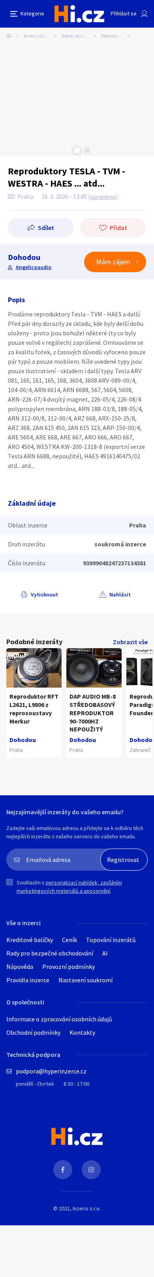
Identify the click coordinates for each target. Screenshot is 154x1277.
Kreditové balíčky (29, 940)
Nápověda (19, 966)
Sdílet (46, 228)
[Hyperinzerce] (79, 13)
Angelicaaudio (33, 267)
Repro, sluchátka (78, 36)
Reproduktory (114, 36)
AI (105, 953)
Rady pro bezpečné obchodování (49, 953)
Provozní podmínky (68, 966)
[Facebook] (62, 1169)
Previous (67, 150)
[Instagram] (91, 1169)
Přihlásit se (124, 13)
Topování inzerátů (111, 940)
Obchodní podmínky (33, 1032)
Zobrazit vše (130, 642)
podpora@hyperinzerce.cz (51, 1071)
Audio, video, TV (40, 36)
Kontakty (82, 1032)
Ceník (69, 940)
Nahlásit (120, 594)
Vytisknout (44, 594)
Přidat (118, 228)
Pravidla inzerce (27, 980)
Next (87, 150)
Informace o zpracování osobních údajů (59, 1019)
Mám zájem (113, 261)
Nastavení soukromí (85, 980)
